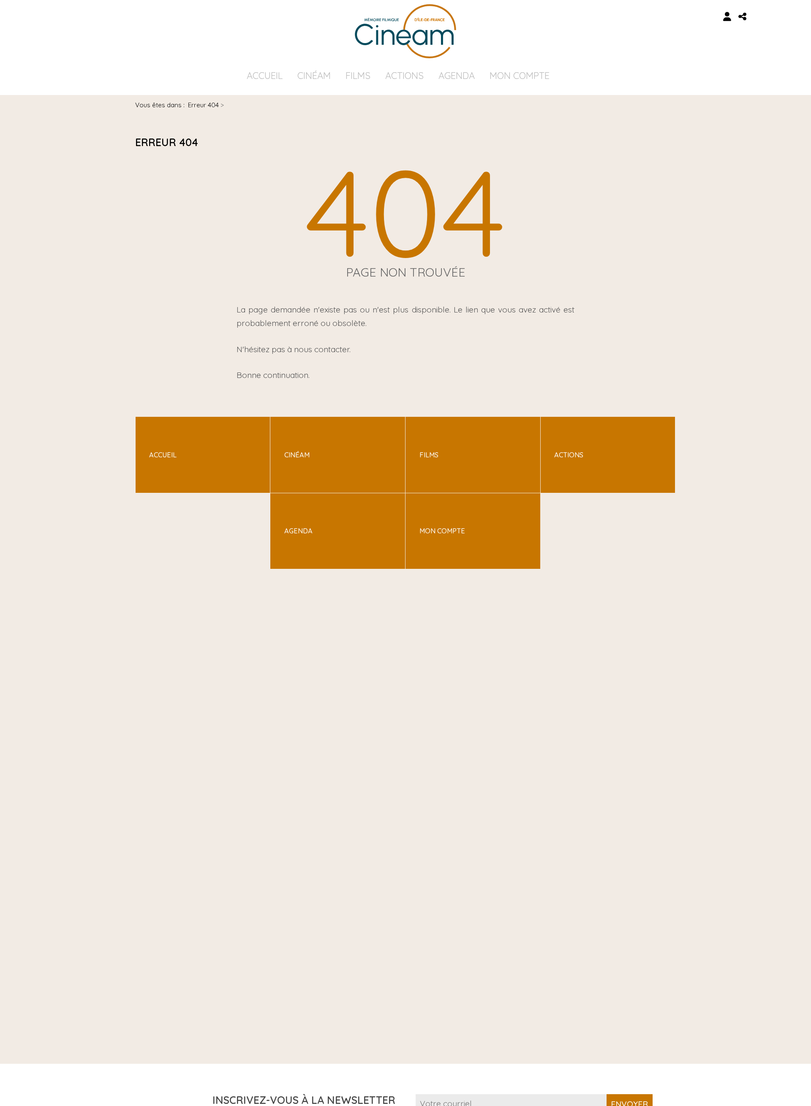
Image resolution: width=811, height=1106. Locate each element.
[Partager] (742, 16)
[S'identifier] (727, 16)
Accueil (265, 76)
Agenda (456, 76)
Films (358, 76)
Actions (404, 76)
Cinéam (314, 76)
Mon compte (520, 76)
